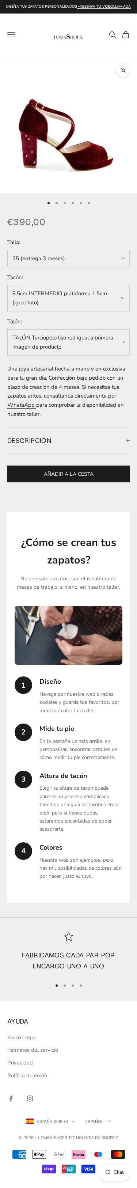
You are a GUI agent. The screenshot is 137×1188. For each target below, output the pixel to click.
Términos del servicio (32, 1050)
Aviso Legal (21, 1037)
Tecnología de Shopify (93, 1137)
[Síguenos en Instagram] (30, 1098)
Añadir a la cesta (69, 474)
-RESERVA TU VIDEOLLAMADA (104, 6)
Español (94, 1121)
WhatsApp (21, 405)
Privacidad (20, 1062)
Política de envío (27, 1075)
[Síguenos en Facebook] (11, 1098)
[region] (68, 952)
